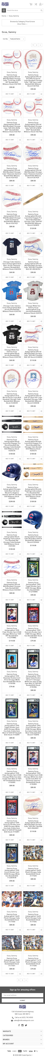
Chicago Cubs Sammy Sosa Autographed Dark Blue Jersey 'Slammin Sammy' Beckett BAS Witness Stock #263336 (12, 265)
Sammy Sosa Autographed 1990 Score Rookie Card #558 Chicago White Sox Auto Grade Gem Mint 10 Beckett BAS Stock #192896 (33, 729)
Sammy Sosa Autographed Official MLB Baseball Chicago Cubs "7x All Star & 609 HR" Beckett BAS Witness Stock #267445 (12, 79)
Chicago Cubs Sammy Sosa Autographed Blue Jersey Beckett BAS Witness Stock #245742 (12, 308)
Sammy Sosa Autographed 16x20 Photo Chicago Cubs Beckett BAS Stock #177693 (12, 918)
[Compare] (35, 4)
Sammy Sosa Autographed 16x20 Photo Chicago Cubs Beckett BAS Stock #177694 (33, 872)
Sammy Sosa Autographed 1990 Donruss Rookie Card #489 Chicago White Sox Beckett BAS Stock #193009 (33, 633)
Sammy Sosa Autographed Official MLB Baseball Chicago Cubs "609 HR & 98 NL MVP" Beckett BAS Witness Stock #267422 (33, 127)
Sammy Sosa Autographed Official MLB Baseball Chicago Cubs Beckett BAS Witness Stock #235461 (12, 586)
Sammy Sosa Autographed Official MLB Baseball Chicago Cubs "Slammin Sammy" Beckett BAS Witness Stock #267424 (33, 172)
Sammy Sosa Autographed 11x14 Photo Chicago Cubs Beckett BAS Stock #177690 (33, 962)
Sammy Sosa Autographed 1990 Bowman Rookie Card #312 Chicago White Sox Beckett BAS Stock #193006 (12, 678)
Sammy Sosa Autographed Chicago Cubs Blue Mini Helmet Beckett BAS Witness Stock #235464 (33, 538)
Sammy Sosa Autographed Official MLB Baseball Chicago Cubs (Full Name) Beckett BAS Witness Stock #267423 (12, 218)
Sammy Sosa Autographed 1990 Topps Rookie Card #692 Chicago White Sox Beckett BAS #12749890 (33, 587)
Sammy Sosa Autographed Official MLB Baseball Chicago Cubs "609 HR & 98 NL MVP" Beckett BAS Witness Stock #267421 (12, 127)
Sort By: (5, 39)
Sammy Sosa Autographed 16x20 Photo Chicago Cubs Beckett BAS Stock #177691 (12, 962)
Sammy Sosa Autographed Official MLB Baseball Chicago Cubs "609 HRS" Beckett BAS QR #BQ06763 (33, 265)
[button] (22, 22)
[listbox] (17, 39)
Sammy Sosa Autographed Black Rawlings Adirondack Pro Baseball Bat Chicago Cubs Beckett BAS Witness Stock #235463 (11, 540)
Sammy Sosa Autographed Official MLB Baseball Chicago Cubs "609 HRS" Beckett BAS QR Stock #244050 (33, 353)
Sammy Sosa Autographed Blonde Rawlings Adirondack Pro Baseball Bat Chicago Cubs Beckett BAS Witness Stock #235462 (33, 492)
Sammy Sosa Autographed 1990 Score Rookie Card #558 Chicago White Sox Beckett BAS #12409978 (12, 873)
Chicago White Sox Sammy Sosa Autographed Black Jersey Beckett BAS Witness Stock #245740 (12, 353)
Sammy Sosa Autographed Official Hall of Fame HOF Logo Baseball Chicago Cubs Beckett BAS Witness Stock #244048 (33, 398)
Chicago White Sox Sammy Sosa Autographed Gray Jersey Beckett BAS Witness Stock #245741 (33, 309)
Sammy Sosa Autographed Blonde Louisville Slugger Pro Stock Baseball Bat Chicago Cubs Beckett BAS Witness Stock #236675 (33, 445)
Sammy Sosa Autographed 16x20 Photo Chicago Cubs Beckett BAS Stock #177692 (33, 918)
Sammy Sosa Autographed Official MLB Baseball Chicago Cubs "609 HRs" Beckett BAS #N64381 (33, 824)
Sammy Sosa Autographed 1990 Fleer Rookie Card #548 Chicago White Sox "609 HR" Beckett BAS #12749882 (12, 633)
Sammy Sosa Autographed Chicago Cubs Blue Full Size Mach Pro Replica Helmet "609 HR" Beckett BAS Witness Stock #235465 (11, 492)
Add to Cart (10, 94)
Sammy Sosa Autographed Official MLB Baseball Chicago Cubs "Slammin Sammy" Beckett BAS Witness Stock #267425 (11, 172)
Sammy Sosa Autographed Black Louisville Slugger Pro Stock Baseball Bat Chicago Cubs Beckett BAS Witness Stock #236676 (12, 445)
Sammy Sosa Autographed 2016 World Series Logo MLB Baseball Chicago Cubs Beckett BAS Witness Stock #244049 (12, 398)
